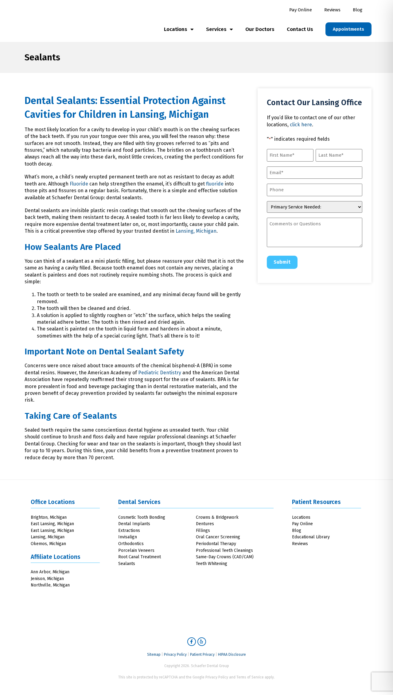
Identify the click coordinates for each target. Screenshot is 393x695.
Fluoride (79, 184)
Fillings (203, 530)
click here (301, 125)
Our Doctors (259, 29)
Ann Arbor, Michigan (50, 572)
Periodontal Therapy (216, 543)
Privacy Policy (175, 654)
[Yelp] (201, 641)
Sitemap (154, 654)
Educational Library (311, 537)
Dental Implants (134, 523)
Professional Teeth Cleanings (224, 550)
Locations (175, 29)
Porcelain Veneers (136, 550)
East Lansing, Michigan (52, 523)
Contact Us (300, 29)
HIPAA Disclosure (232, 654)
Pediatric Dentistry (159, 373)
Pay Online (300, 10)
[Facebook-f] (191, 641)
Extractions (129, 530)
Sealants (126, 563)
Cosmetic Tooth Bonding (141, 517)
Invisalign (127, 537)
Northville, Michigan (50, 585)
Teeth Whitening (211, 563)
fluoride (215, 184)
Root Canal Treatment (139, 556)
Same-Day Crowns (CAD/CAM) (225, 556)
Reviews (332, 10)
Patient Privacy (202, 654)
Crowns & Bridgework (217, 517)
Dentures (205, 523)
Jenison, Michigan (47, 578)
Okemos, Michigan (48, 543)
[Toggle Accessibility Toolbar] (377, 679)
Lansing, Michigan (169, 114)
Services (216, 29)
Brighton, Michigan (49, 517)
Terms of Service (250, 677)
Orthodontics (131, 543)
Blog (357, 10)
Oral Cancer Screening (218, 537)
